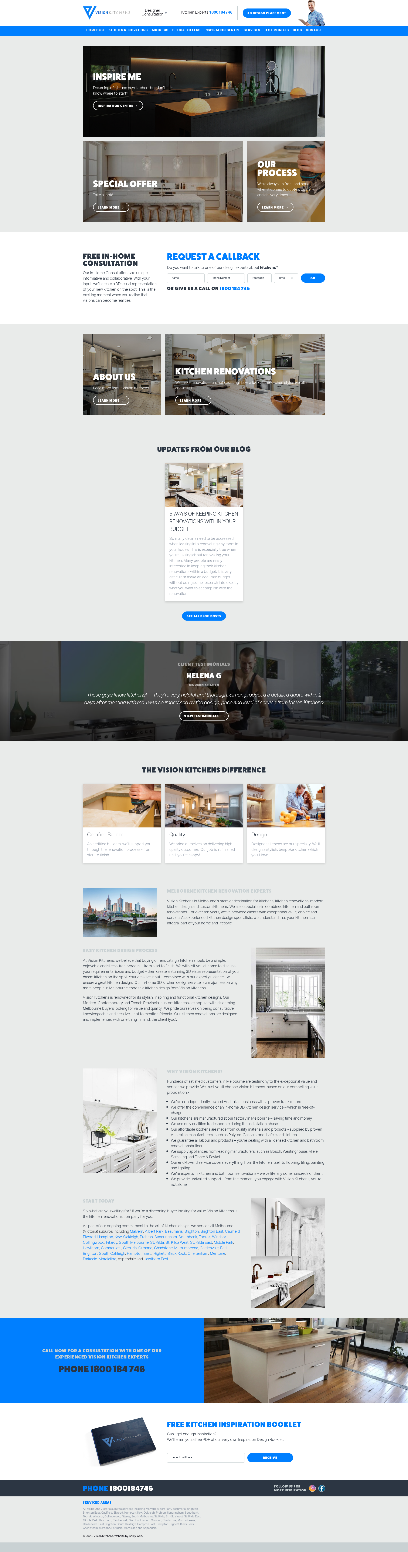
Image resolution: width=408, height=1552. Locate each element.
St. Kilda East (201, 1243)
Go (313, 278)
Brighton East (212, 1232)
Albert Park (154, 1232)
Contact (314, 31)
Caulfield (232, 1232)
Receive (270, 1457)
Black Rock (176, 1254)
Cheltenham (198, 1254)
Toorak (204, 1237)
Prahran (146, 1237)
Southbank (187, 1237)
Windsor (219, 1237)
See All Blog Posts (204, 616)
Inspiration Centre (222, 31)
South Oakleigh (112, 1254)
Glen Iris (130, 1248)
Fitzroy (111, 1243)
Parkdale (90, 1259)
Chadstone (163, 1248)
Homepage (95, 31)
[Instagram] (312, 1488)
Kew (118, 1237)
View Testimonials (201, 716)
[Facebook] (321, 1488)
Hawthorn (91, 1248)
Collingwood (93, 1243)
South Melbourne (134, 1243)
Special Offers (186, 31)
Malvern (136, 1232)
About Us (160, 31)
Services (252, 31)
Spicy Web (135, 1536)
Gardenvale (209, 1248)
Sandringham (165, 1237)
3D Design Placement (266, 13)
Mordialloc (107, 1259)
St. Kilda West (177, 1243)
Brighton (191, 1232)
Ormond (145, 1248)
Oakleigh (130, 1237)
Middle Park (223, 1243)
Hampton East (139, 1254)
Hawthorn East (156, 1259)
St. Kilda (157, 1243)
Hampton (105, 1237)
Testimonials (276, 31)
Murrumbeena (186, 1248)
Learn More (109, 207)
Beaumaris (174, 1232)
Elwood (89, 1237)
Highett (159, 1254)
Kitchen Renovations (128, 31)
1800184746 (220, 13)
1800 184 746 (235, 288)
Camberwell (111, 1248)
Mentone (217, 1254)
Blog (297, 31)
